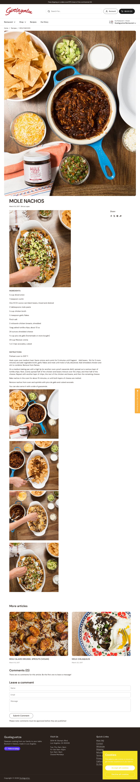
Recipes (14, 28)
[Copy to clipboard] (120, 216)
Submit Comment (21, 715)
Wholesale (100, 746)
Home (6, 28)
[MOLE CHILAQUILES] (101, 634)
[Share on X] (114, 216)
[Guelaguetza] (18, 11)
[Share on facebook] (111, 216)
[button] (127, 11)
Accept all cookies (120, 768)
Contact (99, 743)
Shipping (99, 749)
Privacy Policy (102, 758)
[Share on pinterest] (117, 216)
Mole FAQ (100, 740)
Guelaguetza (24, 778)
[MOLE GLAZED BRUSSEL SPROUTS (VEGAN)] (38, 634)
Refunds (99, 752)
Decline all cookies (120, 774)
